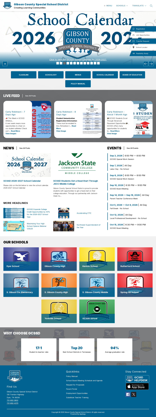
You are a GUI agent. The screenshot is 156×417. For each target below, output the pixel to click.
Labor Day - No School (119, 169)
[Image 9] (85, 63)
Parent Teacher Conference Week (124, 199)
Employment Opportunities (77, 393)
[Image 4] (68, 63)
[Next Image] (151, 63)
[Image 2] (61, 63)
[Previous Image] (145, 63)
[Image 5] (71, 63)
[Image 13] (98, 63)
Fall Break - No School (119, 208)
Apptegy (83, 414)
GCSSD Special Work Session (122, 159)
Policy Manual (72, 376)
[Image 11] (91, 63)
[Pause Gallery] (5, 63)
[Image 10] (88, 63)
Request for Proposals (75, 385)
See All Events (132, 148)
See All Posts (30, 96)
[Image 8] (81, 63)
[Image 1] (57, 63)
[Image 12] (95, 63)
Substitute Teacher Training (77, 397)
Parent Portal (71, 389)
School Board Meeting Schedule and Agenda (84, 380)
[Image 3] (64, 63)
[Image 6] (74, 63)
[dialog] (21, 259)
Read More (15, 131)
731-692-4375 (12, 403)
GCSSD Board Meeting (119, 189)
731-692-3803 (12, 400)
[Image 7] (78, 63)
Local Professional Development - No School (128, 218)
